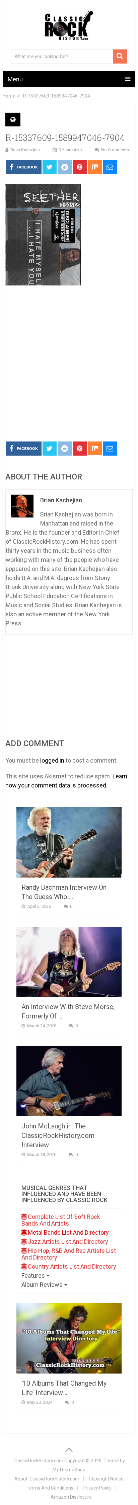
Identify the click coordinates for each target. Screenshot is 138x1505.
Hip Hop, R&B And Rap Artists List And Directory (68, 1254)
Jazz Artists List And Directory (67, 1241)
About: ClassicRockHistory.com (46, 1478)
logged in (52, 760)
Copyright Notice (106, 1478)
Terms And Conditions (49, 1488)
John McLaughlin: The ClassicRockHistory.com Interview (57, 1135)
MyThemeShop (69, 1469)
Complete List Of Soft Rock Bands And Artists (60, 1220)
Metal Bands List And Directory (67, 1232)
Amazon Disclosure (71, 1497)
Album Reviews (42, 1284)
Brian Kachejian (25, 149)
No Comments (115, 149)
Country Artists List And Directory (71, 1266)
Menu (15, 79)
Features (33, 1275)
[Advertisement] (69, 364)
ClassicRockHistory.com (38, 1460)
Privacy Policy (97, 1488)
